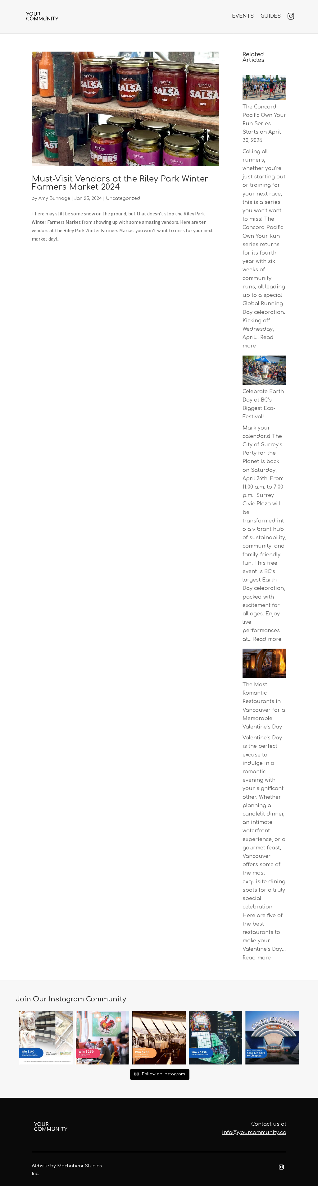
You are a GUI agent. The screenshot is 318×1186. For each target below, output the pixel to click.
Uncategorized (123, 198)
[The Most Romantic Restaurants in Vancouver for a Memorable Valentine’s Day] (264, 665)
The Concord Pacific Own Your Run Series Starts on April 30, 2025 (264, 124)
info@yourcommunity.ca (254, 1132)
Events (243, 16)
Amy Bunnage (54, 198)
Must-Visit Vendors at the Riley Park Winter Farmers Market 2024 (120, 182)
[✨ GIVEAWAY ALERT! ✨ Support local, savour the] (45, 1037)
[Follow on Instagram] (281, 1167)
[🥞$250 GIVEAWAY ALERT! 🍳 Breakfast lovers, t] (102, 1037)
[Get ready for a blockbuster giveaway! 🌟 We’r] (272, 1037)
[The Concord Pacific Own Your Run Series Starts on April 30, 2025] (264, 89)
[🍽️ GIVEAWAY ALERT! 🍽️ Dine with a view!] (159, 1037)
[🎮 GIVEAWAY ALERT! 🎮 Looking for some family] (215, 1037)
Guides (271, 16)
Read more (267, 639)
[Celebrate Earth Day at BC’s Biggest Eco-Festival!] (264, 372)
